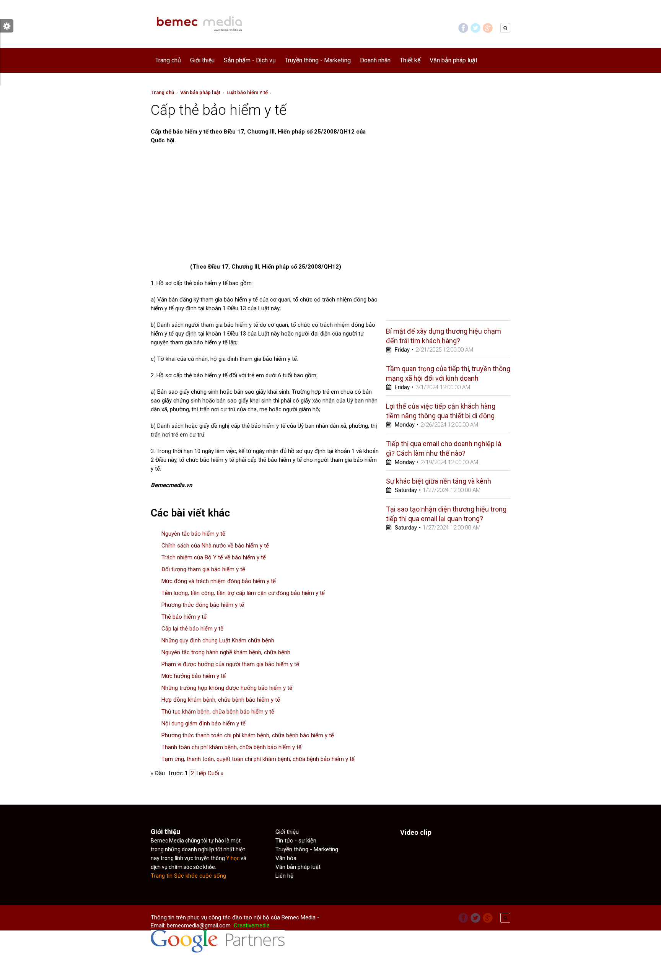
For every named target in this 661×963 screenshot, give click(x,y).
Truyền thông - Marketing (318, 60)
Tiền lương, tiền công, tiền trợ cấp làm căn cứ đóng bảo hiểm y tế (243, 593)
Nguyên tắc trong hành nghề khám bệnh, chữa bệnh (225, 652)
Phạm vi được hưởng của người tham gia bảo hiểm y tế (230, 664)
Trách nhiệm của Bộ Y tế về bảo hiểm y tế (213, 557)
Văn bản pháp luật (453, 60)
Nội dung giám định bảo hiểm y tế (203, 723)
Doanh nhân (375, 60)
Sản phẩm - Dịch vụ (250, 60)
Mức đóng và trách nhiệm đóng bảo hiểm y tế (218, 581)
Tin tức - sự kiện (295, 840)
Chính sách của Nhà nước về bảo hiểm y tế (215, 545)
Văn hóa (285, 858)
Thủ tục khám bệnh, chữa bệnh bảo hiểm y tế (217, 711)
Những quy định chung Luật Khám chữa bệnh (217, 640)
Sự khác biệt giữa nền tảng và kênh (438, 481)
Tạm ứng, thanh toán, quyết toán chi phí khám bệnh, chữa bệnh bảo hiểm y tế (258, 759)
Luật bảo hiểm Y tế (247, 92)
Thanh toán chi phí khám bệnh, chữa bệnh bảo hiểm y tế (231, 747)
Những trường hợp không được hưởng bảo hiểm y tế (226, 687)
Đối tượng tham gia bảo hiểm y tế (203, 569)
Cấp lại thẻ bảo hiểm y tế (192, 628)
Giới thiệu (202, 60)
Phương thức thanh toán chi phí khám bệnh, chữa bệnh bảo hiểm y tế (247, 735)
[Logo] (198, 40)
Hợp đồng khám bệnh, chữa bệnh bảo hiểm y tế (220, 699)
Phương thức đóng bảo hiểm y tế (202, 604)
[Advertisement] (215, 206)
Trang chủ (168, 60)
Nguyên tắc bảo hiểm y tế (193, 533)
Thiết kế (410, 60)
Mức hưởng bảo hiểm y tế (193, 676)
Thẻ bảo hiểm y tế (184, 616)
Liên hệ (284, 875)
